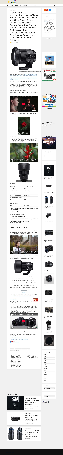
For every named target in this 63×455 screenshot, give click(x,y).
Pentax (45, 370)
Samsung (45, 374)
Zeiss (45, 380)
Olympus (45, 366)
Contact (10, 452)
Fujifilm (45, 358)
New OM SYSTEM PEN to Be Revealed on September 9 (32, 402)
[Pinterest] (47, 10)
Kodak (45, 360)
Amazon (46, 21)
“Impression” (24, 292)
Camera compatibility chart (19, 222)
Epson (45, 356)
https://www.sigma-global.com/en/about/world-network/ (24, 295)
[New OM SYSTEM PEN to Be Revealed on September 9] (15, 403)
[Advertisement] (40, 2)
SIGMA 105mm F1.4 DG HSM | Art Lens (18, 337)
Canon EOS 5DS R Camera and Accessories (19, 339)
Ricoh (45, 372)
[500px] (50, 10)
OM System (30, 398)
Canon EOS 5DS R (13, 299)
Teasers (34, 398)
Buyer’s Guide (25, 5)
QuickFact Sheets (18, 5)
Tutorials (31, 5)
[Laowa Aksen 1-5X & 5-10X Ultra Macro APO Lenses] (15, 433)
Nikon (45, 364)
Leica (45, 362)
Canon (45, 354)
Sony (29, 413)
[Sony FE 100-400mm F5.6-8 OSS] (15, 418)
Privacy (13, 452)
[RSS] (45, 10)
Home (7, 5)
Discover (36, 5)
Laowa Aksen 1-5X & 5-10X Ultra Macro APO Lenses (32, 432)
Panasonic (45, 368)
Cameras (11, 5)
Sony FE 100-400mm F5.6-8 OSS (31, 416)
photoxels (12, 42)
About (7, 452)
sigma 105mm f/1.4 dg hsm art (14, 350)
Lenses (27, 413)
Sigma (45, 376)
